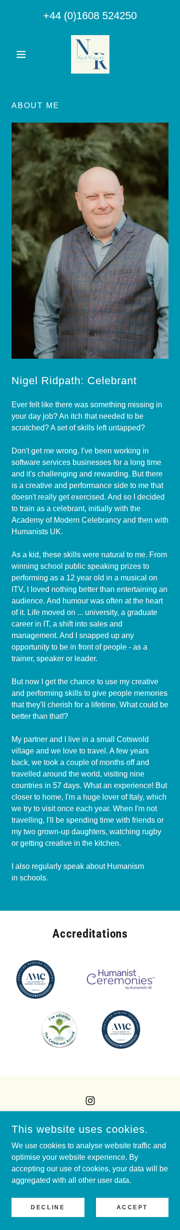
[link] (90, 54)
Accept (132, 1207)
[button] (23, 54)
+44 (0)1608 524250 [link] (90, 16)
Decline (48, 1207)
